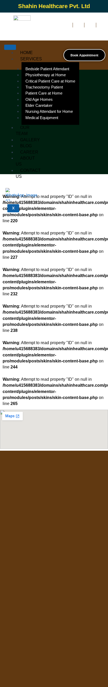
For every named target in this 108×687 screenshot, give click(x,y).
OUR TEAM (23, 130)
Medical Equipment (41, 118)
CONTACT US (28, 173)
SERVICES (31, 59)
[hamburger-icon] (10, 47)
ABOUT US (25, 161)
